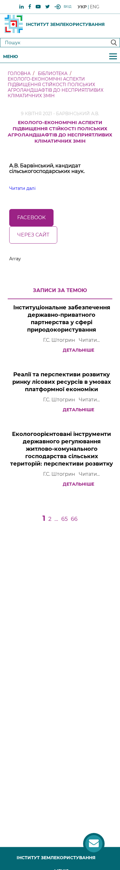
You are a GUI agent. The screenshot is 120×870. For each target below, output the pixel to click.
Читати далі (22, 188)
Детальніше (78, 350)
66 (74, 519)
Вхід (67, 7)
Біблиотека (52, 73)
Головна (19, 73)
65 (64, 519)
